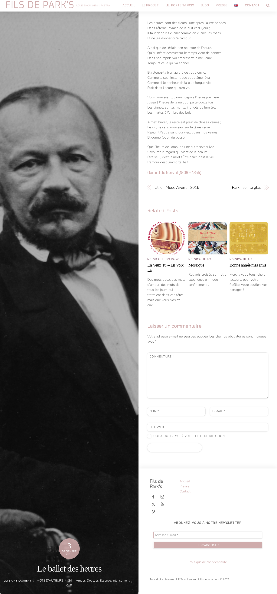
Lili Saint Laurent (17, 580)
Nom (154, 411)
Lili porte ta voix (179, 5)
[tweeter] (153, 504)
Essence (105, 581)
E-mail (218, 411)
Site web (157, 427)
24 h (71, 581)
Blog (205, 5)
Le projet (150, 5)
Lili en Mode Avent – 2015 (177, 187)
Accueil (128, 5)
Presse (221, 5)
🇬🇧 (236, 5)
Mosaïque (196, 265)
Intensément (120, 581)
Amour (80, 581)
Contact (252, 5)
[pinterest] (153, 511)
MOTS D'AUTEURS (50, 581)
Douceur (92, 581)
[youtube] (162, 504)
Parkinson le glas (246, 187)
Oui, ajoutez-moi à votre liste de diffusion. (188, 436)
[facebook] (153, 496)
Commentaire (162, 356)
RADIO (175, 259)
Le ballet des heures (69, 568)
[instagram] (162, 496)
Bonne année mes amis (248, 265)
